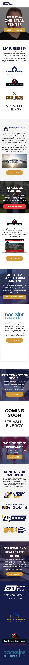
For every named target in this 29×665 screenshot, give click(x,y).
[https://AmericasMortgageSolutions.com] (14, 617)
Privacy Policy (18, 598)
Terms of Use (10, 598)
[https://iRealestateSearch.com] (14, 639)
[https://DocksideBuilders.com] (14, 653)
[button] (26, 4)
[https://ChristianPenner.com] (14, 588)
